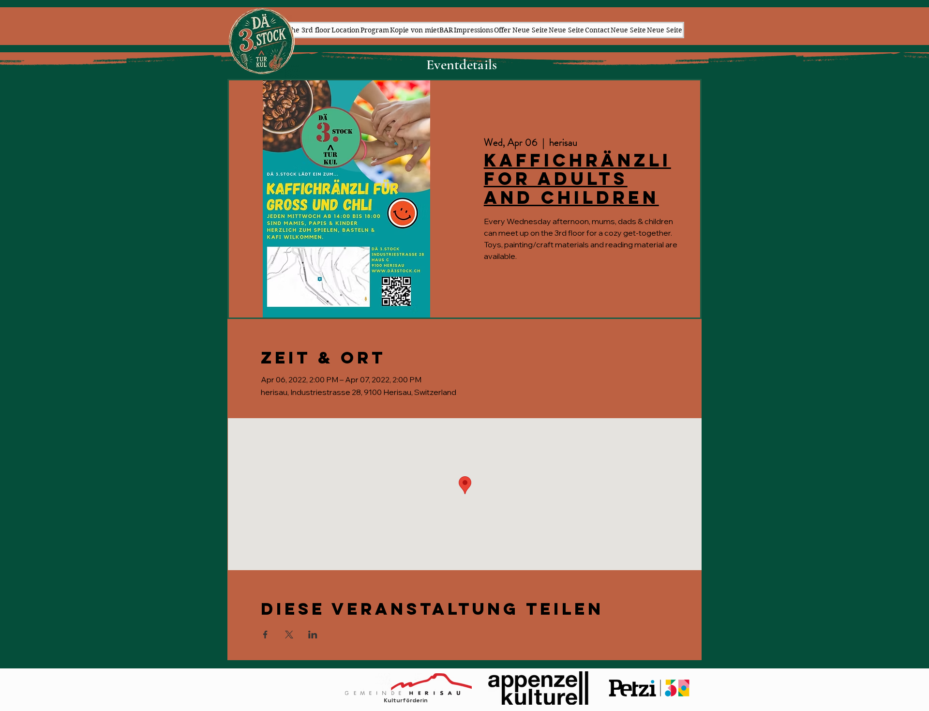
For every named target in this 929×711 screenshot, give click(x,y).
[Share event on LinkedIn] (312, 634)
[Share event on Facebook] (265, 634)
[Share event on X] (289, 634)
